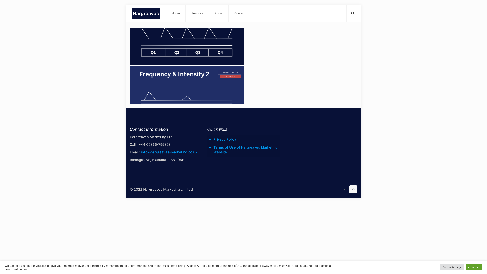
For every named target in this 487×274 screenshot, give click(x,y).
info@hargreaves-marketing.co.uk (169, 152)
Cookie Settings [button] (452, 267)
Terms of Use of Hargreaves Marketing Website (245, 149)
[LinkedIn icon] (344, 189)
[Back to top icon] (353, 189)
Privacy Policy (224, 139)
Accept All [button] (474, 267)
